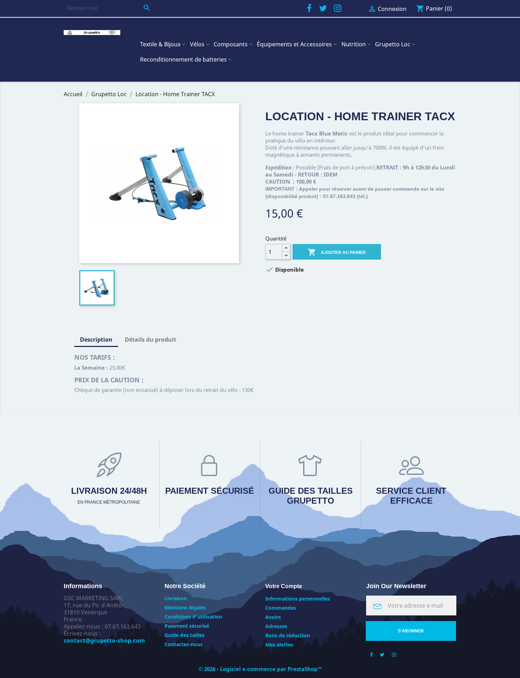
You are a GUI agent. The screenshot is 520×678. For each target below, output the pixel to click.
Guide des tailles (184, 635)
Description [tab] (96, 339)
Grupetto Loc (392, 44)
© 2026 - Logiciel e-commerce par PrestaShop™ (260, 668)
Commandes (280, 607)
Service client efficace (411, 495)
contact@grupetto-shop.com (104, 640)
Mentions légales (185, 607)
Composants (231, 44)
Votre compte (283, 586)
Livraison (175, 598)
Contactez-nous (183, 644)
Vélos (197, 44)
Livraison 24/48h (109, 495)
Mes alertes (279, 644)
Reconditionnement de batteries (183, 59)
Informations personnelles (297, 598)
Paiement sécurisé (209, 491)
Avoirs (273, 617)
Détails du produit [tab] (150, 339)
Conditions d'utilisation (193, 616)
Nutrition (353, 44)
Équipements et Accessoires (294, 44)
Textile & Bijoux (160, 44)
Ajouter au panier (337, 252)
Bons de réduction (287, 635)
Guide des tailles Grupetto (310, 495)
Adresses (276, 626)
